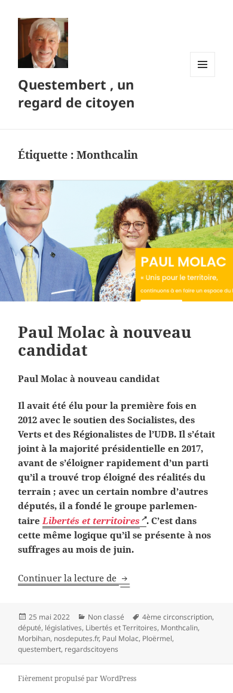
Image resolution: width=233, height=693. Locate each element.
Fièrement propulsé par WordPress (77, 678)
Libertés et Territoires (121, 628)
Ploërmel (157, 638)
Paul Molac (120, 638)
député (29, 628)
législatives (63, 628)
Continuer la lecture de (74, 578)
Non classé (106, 617)
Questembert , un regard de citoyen (76, 93)
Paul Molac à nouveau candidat (104, 341)
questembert (39, 649)
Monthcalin (179, 628)
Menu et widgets (203, 76)
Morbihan (34, 638)
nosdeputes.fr (76, 638)
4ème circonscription (177, 617)
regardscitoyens (91, 649)
